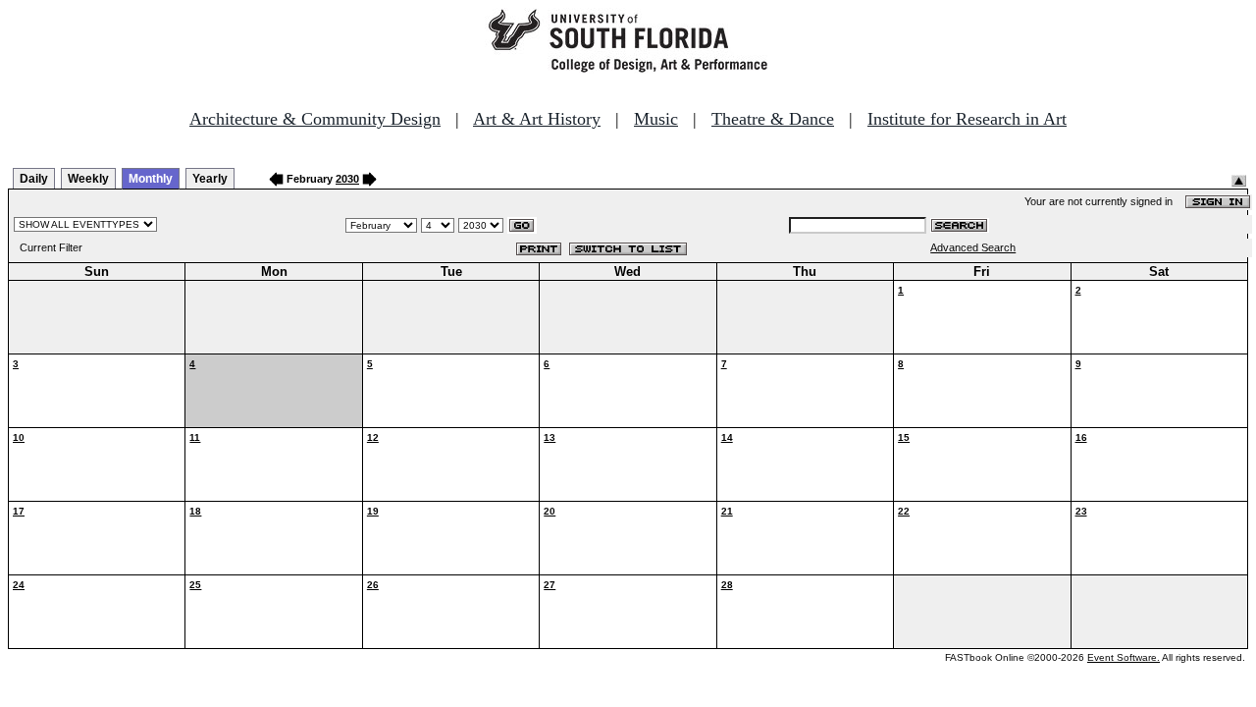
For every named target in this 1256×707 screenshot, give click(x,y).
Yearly (210, 179)
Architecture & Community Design (315, 119)
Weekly (88, 179)
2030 (347, 179)
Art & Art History (537, 119)
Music (656, 119)
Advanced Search (973, 247)
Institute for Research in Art (967, 119)
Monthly (151, 179)
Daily (34, 179)
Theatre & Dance (772, 119)
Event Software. (1123, 657)
